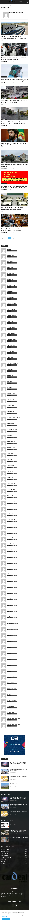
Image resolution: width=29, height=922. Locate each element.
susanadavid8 (10, 664)
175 (13, 238)
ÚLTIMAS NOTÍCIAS (5, 34)
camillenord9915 (11, 309)
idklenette (9, 435)
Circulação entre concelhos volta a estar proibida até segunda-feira (13, 58)
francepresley (10, 411)
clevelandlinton (11, 327)
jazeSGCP (9, 459)
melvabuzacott (11, 555)
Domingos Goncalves (12, 363)
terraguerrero (10, 670)
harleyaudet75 (10, 423)
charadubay (10, 321)
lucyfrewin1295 (11, 519)
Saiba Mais (4, 916)
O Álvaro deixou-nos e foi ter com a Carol (19, 837)
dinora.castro (10, 357)
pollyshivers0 (10, 586)
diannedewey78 (11, 345)
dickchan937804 (11, 351)
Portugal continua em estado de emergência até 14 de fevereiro (11, 229)
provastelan (10, 604)
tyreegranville (10, 694)
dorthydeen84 (10, 369)
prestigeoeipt (10, 598)
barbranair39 (10, 291)
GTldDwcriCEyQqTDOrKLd (13, 417)
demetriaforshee (11, 339)
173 (5, 238)
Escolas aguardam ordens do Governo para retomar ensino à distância (13, 208)
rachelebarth (10, 610)
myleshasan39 (10, 561)
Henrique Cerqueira (12, 429)
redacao (5, 39)
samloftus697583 (11, 634)
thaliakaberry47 (11, 676)
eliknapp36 (9, 381)
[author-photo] (6, 15)
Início (2, 5)
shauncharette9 (11, 646)
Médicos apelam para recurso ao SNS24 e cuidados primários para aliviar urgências (14, 80)
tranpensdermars (11, 688)
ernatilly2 (9, 387)
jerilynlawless (10, 465)
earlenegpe (10, 375)
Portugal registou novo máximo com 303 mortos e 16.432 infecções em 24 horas (14, 187)
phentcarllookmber (12, 580)
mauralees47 (10, 543)
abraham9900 (10, 255)
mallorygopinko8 (11, 531)
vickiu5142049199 (11, 700)
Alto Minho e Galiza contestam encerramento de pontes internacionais (13, 37)
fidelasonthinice (11, 399)
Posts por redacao (11, 5)
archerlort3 (10, 279)
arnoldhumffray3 (11, 285)
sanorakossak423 (11, 640)
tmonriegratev (10, 682)
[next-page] (16, 238)
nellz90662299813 (11, 574)
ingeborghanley (11, 441)
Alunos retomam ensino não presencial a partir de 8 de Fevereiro (14, 144)
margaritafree (10, 537)
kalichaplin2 (10, 477)
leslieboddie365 (11, 489)
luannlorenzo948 (11, 501)
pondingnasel (10, 592)
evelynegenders (11, 393)
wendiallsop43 (10, 706)
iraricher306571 (11, 447)
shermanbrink (10, 652)
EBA (11, 823)
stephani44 (10, 658)
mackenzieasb (10, 525)
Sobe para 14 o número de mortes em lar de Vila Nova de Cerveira (14, 101)
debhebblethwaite (11, 333)
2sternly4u (9, 249)
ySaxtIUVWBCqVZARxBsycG (14, 718)
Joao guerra (10, 471)
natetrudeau (10, 567)
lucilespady (10, 507)
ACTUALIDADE (4, 76)
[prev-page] (2, 238)
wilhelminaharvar (11, 712)
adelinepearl (10, 261)
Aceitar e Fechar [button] (6, 918)
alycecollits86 (10, 273)
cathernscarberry (11, 315)
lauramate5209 (11, 483)
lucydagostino (10, 513)
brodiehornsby (10, 297)
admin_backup (10, 267)
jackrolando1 (10, 453)
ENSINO (3, 141)
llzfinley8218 (10, 495)
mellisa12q (10, 549)
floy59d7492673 (11, 405)
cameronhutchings (11, 303)
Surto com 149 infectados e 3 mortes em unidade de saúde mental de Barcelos (14, 122)
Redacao (9, 628)
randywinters (10, 616)
